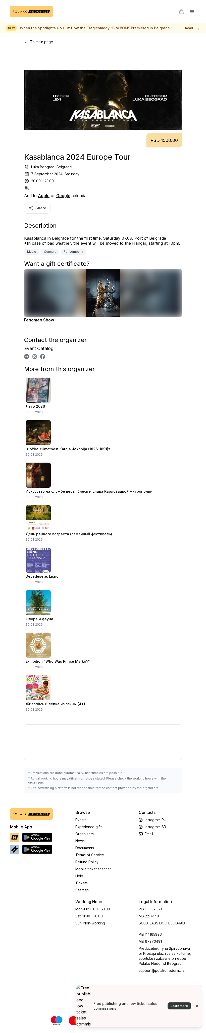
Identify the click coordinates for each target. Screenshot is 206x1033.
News (80, 841)
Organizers (84, 834)
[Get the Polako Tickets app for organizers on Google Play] (37, 849)
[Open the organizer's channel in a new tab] (26, 356)
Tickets (81, 883)
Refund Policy (86, 862)
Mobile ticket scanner (93, 869)
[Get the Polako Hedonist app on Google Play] (37, 837)
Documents (84, 848)
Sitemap (82, 890)
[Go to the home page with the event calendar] (31, 11)
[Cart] (181, 11)
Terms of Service (89, 855)
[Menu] (192, 12)
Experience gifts (88, 827)
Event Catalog (39, 348)
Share (40, 208)
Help (79, 876)
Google (63, 195)
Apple (43, 195)
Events (80, 820)
